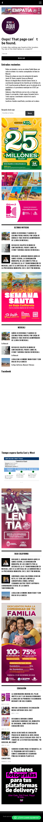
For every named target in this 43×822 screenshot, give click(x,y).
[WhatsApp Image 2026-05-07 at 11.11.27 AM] (22, 169)
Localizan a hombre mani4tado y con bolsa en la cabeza (22, 101)
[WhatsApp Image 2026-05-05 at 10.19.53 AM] (22, 221)
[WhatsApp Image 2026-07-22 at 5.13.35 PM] (17, 547)
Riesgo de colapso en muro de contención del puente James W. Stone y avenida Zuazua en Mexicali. (22, 77)
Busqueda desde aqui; (8, 110)
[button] (26, 818)
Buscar (30, 113)
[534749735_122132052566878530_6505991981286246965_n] (22, 803)
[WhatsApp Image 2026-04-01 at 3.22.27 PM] (22, 321)
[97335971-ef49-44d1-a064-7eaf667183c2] (22, 14)
